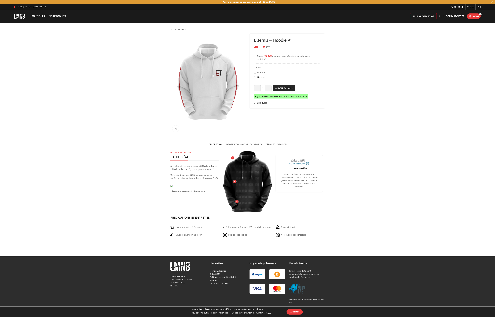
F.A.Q (479, 7)
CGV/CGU (215, 274)
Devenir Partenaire (219, 283)
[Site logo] (19, 16)
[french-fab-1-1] (297, 288)
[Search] (440, 16)
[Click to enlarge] (175, 128)
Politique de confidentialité (223, 277)
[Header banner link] (247, 2)
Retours (213, 280)
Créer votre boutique (423, 16)
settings (267, 313)
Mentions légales (218, 270)
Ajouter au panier (284, 88)
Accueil (173, 29)
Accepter (294, 312)
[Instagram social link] (455, 7)
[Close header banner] (492, 2)
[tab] (215, 143)
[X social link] (451, 7)
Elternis (182, 29)
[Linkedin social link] (459, 7)
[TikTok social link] (462, 7)
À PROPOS (470, 7)
